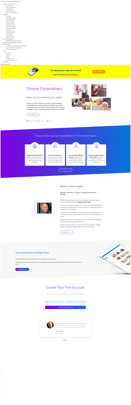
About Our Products (11, 12)
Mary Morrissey (10, 19)
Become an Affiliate (7, 374)
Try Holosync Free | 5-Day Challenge (16, 45)
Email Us (5, 382)
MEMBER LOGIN (5, 64)
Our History (9, 9)
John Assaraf (9, 35)
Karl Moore (9, 30)
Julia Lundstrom (10, 26)
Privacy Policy (24, 403)
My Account (6, 372)
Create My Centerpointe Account (65, 307)
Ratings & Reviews (8, 39)
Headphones (9, 58)
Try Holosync (6, 44)
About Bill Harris (10, 10)
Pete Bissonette (10, 24)
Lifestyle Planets (6, 396)
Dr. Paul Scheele (10, 28)
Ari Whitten (9, 33)
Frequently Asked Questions (9, 381)
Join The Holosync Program (14, 47)
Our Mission (9, 5)
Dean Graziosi (10, 23)
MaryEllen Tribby (11, 17)
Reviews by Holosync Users (13, 40)
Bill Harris (9, 16)
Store (4, 51)
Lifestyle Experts (6, 398)
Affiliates (5, 61)
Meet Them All (10, 37)
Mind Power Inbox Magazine (9, 370)
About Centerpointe (9, 3)
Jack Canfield (10, 21)
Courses (8, 54)
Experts (5, 14)
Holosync (8, 53)
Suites (7, 56)
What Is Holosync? (11, 49)
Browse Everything (11, 60)
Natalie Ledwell (10, 32)
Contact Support (7, 379)
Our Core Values (10, 7)
